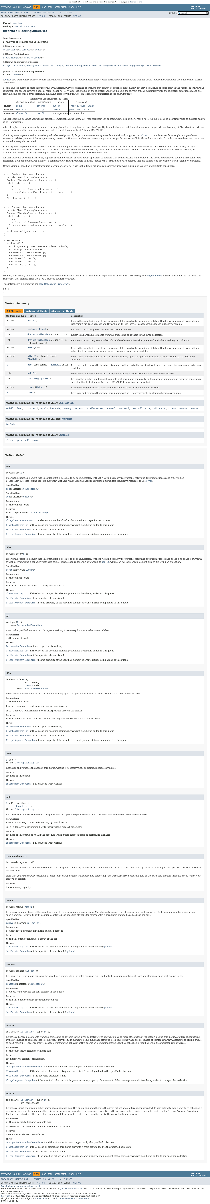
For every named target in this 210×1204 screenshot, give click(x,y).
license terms (136, 2)
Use (44, 7)
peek (19, 440)
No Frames (48, 12)
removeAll (111, 408)
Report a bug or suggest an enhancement (20, 1186)
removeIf (124, 408)
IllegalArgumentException (21, 534)
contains (32, 329)
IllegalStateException (19, 520)
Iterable (25, 49)
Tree (50, 7)
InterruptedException (29, 625)
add (29, 320)
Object (42, 329)
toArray (182, 408)
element (10, 440)
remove (31, 387)
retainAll (137, 408)
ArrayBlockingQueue (14, 65)
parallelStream (94, 408)
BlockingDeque (11, 57)
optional (107, 946)
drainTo (32, 334)
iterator (78, 408)
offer (31, 347)
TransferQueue (32, 57)
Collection (9, 49)
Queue (38, 49)
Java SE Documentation (71, 1189)
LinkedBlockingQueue (76, 65)
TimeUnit (32, 359)
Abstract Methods (62, 311)
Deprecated (60, 7)
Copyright (5, 1196)
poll (30, 364)
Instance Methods (36, 311)
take (30, 392)
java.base (18, 23)
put (29, 373)
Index (71, 7)
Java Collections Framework (54, 284)
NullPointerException (18, 529)
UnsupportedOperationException (24, 1066)
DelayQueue (32, 65)
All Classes (66, 12)
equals (44, 408)
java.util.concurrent (24, 26)
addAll (9, 408)
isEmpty (67, 408)
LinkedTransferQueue (101, 65)
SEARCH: (173, 13)
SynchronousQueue (150, 65)
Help (78, 7)
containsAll (31, 408)
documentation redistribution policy (72, 1198)
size (147, 408)
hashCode (55, 408)
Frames (37, 12)
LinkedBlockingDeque (51, 65)
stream (172, 408)
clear (19, 408)
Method (41, 16)
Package (26, 7)
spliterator (159, 408)
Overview (6, 7)
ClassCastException (17, 525)
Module (17, 7)
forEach (10, 424)
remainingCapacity (38, 378)
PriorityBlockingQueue (127, 65)
